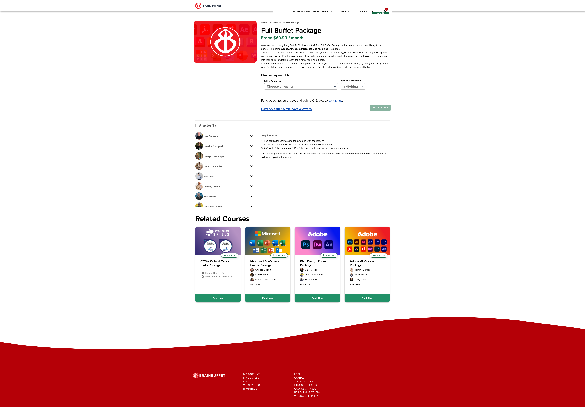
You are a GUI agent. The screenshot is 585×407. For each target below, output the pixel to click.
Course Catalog (305, 388)
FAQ (245, 381)
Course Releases (305, 385)
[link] (385, 11)
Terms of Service (305, 381)
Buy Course (380, 107)
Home (264, 22)
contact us (335, 100)
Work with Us (252, 385)
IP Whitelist (251, 388)
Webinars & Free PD (307, 396)
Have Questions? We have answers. (286, 109)
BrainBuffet (212, 5)
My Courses (251, 377)
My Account (251, 374)
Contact (300, 377)
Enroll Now (218, 298)
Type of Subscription (351, 80)
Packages (273, 22)
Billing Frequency (272, 81)
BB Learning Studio (307, 392)
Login (298, 374)
